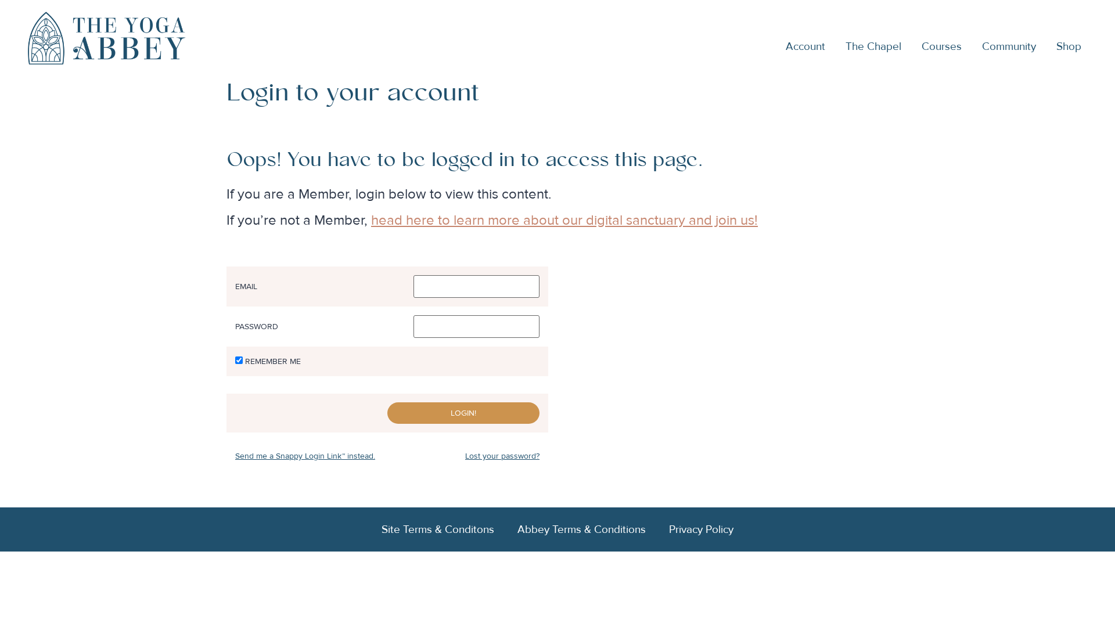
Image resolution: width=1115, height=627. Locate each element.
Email (246, 287)
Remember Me (273, 362)
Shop (1068, 46)
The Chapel (873, 46)
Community (1009, 46)
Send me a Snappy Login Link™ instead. (305, 456)
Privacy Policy (701, 529)
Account (805, 46)
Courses (942, 46)
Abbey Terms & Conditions (581, 529)
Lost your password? (502, 456)
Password (256, 327)
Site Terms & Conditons (438, 529)
